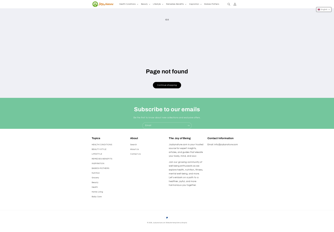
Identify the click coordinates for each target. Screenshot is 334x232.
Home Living (97, 192)
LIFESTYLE (97, 154)
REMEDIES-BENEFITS (102, 159)
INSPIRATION (98, 163)
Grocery (95, 178)
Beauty (95, 182)
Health (95, 187)
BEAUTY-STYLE (99, 149)
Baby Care (97, 197)
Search (133, 145)
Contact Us (135, 154)
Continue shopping (167, 85)
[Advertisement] (167, 42)
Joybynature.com (159, 222)
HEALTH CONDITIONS (102, 145)
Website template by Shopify (176, 222)
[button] (128, 4)
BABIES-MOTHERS (100, 168)
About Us (134, 149)
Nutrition (96, 173)
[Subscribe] (189, 125)
